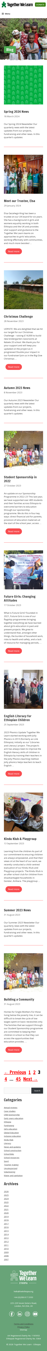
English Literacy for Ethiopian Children (17, 718)
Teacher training (11, 1164)
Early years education (13, 1118)
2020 (6, 1213)
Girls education (10, 1129)
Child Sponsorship (12, 1114)
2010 (6, 1248)
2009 (6, 1252)
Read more (13, 251)
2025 (6, 1195)
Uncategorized (10, 1168)
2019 (6, 1216)
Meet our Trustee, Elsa (19, 201)
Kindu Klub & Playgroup (20, 838)
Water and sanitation (13, 1175)
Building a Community (19, 999)
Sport (6, 1161)
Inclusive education (12, 1136)
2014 (6, 1234)
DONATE (40, 4)
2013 (6, 1238)
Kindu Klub (8, 1139)
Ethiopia (7, 1122)
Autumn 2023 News (17, 387)
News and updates (12, 1147)
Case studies (10, 1111)
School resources (11, 1157)
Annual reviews (10, 1107)
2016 (6, 1227)
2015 (6, 1231)
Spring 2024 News (16, 111)
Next (30, 1079)
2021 (6, 1209)
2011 (6, 1245)
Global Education (11, 1132)
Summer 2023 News (17, 910)
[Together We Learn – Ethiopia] (17, 4)
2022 (6, 1205)
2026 (6, 1191)
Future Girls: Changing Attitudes (20, 598)
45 (18, 1079)
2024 (6, 1198)
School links (9, 1154)
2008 (6, 1255)
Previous (15, 1072)
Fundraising (9, 1125)
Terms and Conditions (23, 1324)
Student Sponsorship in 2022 (20, 479)
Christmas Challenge (18, 316)
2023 (6, 1202)
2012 (6, 1241)
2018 (6, 1220)
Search (37, 1090)
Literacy (7, 1143)
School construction (12, 1150)
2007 (6, 1259)
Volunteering (9, 1172)
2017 (6, 1223)
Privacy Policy (23, 1327)
